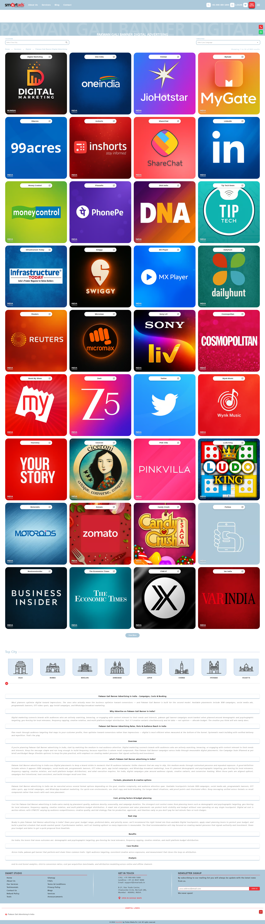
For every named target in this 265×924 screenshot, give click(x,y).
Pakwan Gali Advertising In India (21, 914)
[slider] (6, 683)
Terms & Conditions (57, 884)
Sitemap (51, 878)
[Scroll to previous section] (261, 907)
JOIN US (254, 889)
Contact (67, 5)
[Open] (257, 42)
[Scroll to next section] (261, 912)
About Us (33, 5)
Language (200, 39)
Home (9, 878)
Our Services (12, 884)
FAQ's (50, 881)
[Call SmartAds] (261, 27)
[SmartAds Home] (14, 5)
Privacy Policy (54, 887)
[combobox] (37, 42)
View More (132, 635)
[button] (208, 5)
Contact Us (12, 890)
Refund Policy (13, 893)
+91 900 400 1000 (220, 5)
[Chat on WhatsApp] (261, 32)
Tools (9, 897)
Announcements (55, 897)
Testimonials (12, 887)
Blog (57, 5)
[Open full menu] (258, 4)
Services (46, 5)
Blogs (50, 890)
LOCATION (9, 39)
